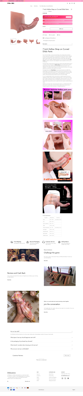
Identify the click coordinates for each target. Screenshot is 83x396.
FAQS (38, 380)
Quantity (44, 26)
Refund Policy (51, 374)
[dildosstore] (11, 3)
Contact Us (38, 375)
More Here (46, 260)
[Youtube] (68, 378)
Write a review (67, 355)
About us (38, 374)
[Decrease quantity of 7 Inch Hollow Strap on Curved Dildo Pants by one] (44, 29)
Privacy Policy (51, 375)
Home (31, 6)
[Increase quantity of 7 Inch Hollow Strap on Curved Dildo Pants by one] (48, 29)
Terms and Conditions (52, 379)
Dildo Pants (36, 6)
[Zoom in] (38, 10)
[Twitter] (65, 378)
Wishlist (38, 379)
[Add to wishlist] (71, 9)
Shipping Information (52, 380)
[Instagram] (62, 378)
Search (38, 377)
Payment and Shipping (52, 377)
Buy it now (57, 31)
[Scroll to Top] (81, 391)
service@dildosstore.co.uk (65, 375)
